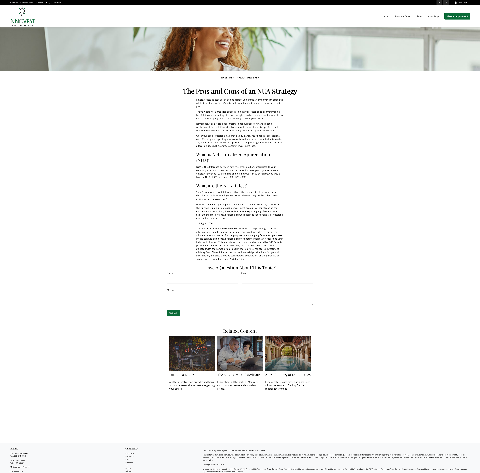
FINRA (365, 469)
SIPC (371, 469)
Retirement (129, 453)
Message (171, 289)
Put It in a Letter (181, 374)
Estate (127, 459)
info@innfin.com (16, 471)
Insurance (129, 462)
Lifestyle (128, 471)
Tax (126, 465)
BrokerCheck (260, 450)
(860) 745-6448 (55, 2)
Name (170, 273)
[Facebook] (446, 2)
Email (244, 273)
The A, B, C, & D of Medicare (238, 374)
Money (128, 468)
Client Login (462, 2)
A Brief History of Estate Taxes (288, 374)
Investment (129, 456)
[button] (386, 16)
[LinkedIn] (439, 2)
